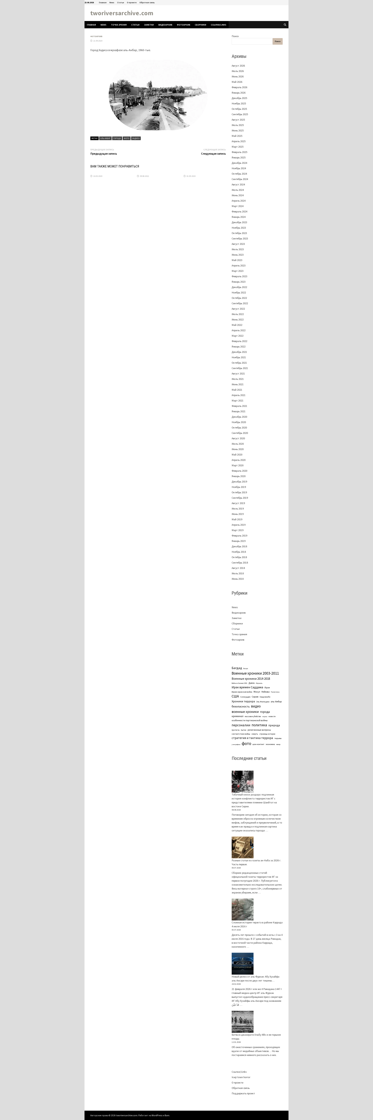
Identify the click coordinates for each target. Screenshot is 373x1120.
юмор (278, 744)
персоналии (241, 725)
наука (264, 716)
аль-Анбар (105, 138)
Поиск (235, 36)
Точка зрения (119, 24)
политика (259, 725)
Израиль (259, 683)
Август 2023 (238, 244)
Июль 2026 (238, 71)
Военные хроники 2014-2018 (251, 679)
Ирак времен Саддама (247, 687)
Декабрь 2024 (239, 163)
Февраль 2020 (239, 470)
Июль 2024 (238, 190)
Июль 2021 (238, 379)
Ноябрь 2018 (239, 551)
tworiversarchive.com (121, 13)
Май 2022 (237, 325)
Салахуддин (245, 697)
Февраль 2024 (239, 211)
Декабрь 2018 (239, 546)
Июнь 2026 (238, 76)
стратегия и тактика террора (252, 738)
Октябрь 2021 (239, 362)
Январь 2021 (239, 411)
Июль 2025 (238, 125)
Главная (103, 2)
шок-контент (258, 744)
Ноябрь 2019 (239, 487)
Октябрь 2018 (239, 557)
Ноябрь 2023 (239, 227)
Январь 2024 (239, 217)
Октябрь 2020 (239, 427)
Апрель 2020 (239, 460)
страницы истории (267, 734)
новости (272, 716)
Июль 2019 (238, 508)
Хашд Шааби (265, 697)
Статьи (120, 2)
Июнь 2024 (238, 195)
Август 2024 (238, 184)
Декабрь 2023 (239, 222)
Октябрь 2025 (239, 109)
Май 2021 (237, 389)
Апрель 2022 (239, 330)
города (117, 138)
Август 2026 (238, 65)
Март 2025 (237, 146)
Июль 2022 (238, 314)
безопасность (241, 706)
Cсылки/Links (218, 24)
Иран (267, 687)
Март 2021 (237, 400)
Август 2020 (238, 438)
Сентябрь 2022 (240, 303)
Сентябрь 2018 (240, 562)
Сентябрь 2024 (240, 179)
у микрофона (236, 744)
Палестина (275, 692)
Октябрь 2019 (239, 492)
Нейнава (265, 691)
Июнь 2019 (238, 514)
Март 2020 (237, 465)
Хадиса (136, 138)
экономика (270, 744)
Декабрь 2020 (239, 416)
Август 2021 (238, 373)
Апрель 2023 (239, 265)
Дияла (252, 683)
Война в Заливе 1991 (239, 683)
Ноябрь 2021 (239, 357)
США (235, 696)
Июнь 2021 (238, 384)
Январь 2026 (239, 92)
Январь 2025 (239, 157)
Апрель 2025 (239, 141)
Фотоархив (183, 24)
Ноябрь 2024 (239, 168)
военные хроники (245, 711)
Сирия (255, 696)
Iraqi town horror (241, 1077)
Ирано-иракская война (242, 692)
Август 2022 (238, 308)
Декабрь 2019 (239, 481)
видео (256, 706)
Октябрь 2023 (239, 233)
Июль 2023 (238, 249)
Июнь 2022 (238, 319)
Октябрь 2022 (239, 298)
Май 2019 (237, 519)
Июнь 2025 (238, 130)
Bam (167, 1115)
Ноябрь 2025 (239, 103)
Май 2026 (237, 82)
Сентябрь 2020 (240, 433)
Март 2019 (237, 530)
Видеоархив (165, 24)
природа (274, 725)
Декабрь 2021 (239, 352)
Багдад (237, 668)
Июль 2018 (238, 573)
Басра (245, 668)
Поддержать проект (243, 1093)
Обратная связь (147, 2)
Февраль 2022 (239, 341)
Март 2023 (237, 271)
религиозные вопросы (259, 729)
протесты (236, 730)
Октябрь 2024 (239, 173)
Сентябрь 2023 (240, 238)
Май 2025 (237, 136)
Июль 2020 (238, 443)
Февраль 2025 (239, 152)
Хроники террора (243, 701)
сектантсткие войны (241, 734)
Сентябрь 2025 (240, 114)
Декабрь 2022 (239, 287)
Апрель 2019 (239, 524)
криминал (237, 716)
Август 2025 (238, 119)
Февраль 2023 (239, 276)
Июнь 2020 (238, 449)
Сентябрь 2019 (240, 497)
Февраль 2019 (239, 535)
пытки (243, 730)
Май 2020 (237, 454)
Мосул (257, 691)
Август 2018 (238, 568)
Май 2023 (237, 260)
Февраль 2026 (239, 87)
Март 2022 (237, 335)
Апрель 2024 (239, 200)
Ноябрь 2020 (239, 422)
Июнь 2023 (238, 254)
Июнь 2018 (238, 578)
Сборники (200, 24)
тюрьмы (277, 738)
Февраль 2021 (239, 406)
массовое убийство (253, 716)
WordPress (157, 1115)
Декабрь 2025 (239, 98)
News (111, 2)
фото (126, 138)
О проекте (132, 2)
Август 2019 (238, 503)
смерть (254, 734)
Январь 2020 (239, 476)
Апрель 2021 (239, 395)
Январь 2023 (239, 281)
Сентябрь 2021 (240, 368)
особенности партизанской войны (250, 720)
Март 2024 (237, 206)
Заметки (149, 24)
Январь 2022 (239, 346)
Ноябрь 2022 (239, 292)
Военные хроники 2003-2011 (255, 673)
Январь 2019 (239, 541)
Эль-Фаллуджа (262, 701)
